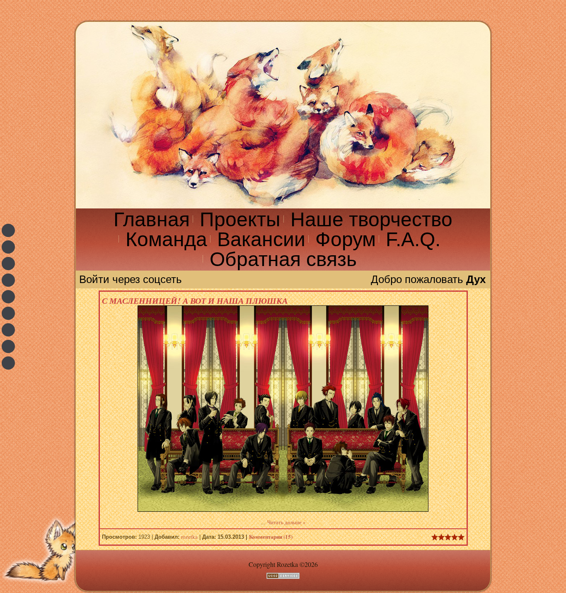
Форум (345, 239)
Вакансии (261, 239)
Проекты (240, 219)
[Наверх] (43, 587)
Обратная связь (283, 259)
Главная (152, 219)
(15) (271, 536)
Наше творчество (371, 219)
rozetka (189, 536)
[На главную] (283, 115)
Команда (166, 239)
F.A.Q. (413, 239)
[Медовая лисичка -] (8, 363)
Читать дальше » (286, 522)
